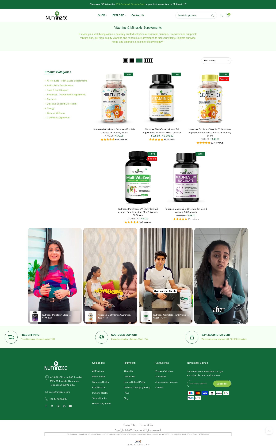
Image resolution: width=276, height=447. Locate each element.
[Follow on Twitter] (52, 406)
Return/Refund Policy (134, 382)
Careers (159, 387)
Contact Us (137, 15)
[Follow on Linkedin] (64, 406)
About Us (128, 371)
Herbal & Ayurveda (101, 403)
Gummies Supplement (58, 117)
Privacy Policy (129, 425)
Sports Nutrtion (99, 398)
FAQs (126, 393)
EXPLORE (118, 15)
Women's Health (100, 382)
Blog (126, 398)
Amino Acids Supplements (60, 85)
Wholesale (160, 376)
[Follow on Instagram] (58, 406)
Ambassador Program (166, 382)
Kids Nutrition (99, 387)
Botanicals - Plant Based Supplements (66, 94)
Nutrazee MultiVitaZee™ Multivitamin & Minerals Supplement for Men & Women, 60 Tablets (138, 212)
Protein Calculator (164, 371)
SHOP (101, 15)
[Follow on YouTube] (70, 406)
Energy (50, 108)
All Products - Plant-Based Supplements (67, 80)
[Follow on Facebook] (46, 406)
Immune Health (100, 393)
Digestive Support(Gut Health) (62, 103)
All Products (98, 371)
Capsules (51, 99)
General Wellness (56, 113)
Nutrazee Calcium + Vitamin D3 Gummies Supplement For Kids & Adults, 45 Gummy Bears (210, 132)
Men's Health (98, 376)
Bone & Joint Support (57, 90)
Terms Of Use (146, 425)
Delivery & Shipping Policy (137, 387)
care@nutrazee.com (59, 392)
